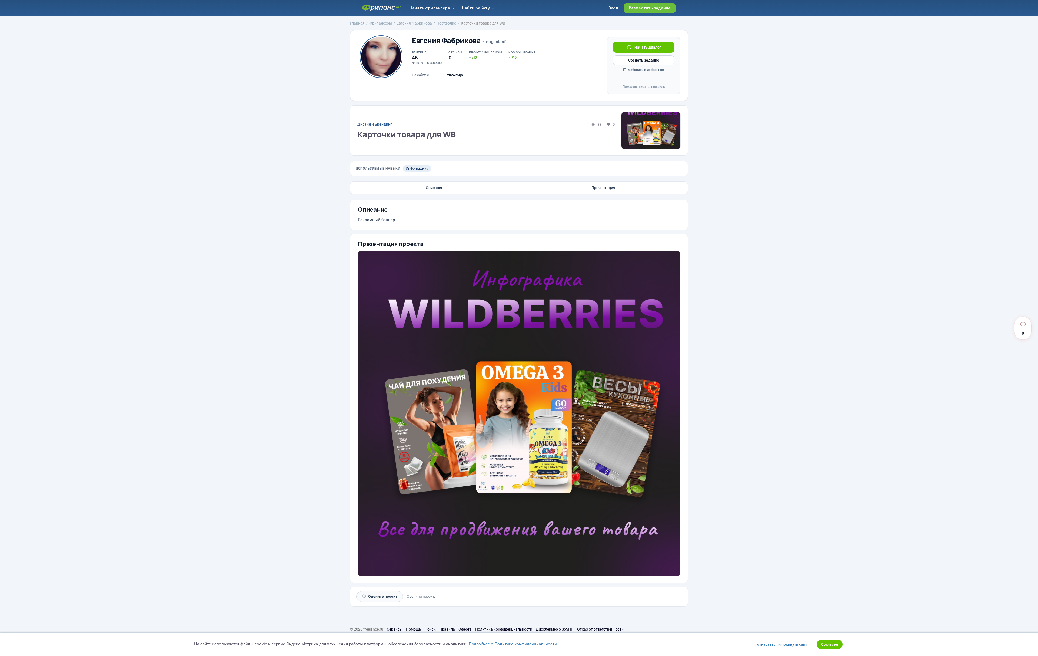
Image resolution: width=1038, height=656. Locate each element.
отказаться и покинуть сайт (782, 644)
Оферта (465, 629)
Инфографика (417, 168)
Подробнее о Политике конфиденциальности (513, 644)
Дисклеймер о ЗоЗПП (555, 629)
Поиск (430, 629)
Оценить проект (379, 596)
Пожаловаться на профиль (644, 87)
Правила (447, 629)
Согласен (829, 644)
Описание (434, 188)
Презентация (603, 188)
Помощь (413, 629)
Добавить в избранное (645, 70)
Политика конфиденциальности (503, 629)
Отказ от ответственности (600, 629)
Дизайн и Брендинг (374, 124)
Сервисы (394, 629)
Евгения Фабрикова (446, 41)
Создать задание (643, 60)
